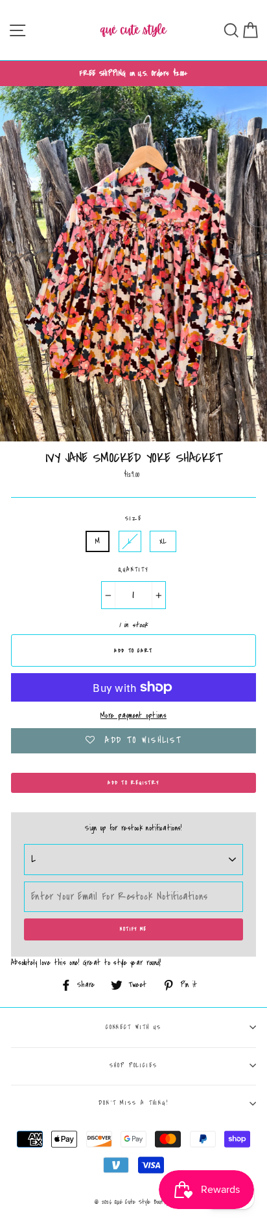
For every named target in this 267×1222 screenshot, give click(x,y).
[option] (133, 73)
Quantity (133, 569)
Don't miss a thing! (133, 1102)
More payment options (133, 715)
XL (163, 541)
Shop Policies (133, 1065)
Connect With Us (134, 1027)
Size (133, 518)
